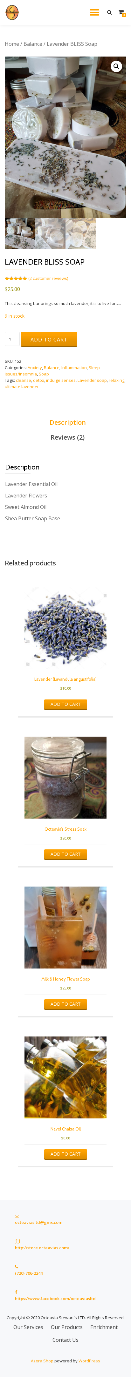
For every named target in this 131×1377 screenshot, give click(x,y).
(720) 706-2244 (29, 1273)
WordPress (89, 1361)
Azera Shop (42, 1361)
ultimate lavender (22, 386)
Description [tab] (68, 422)
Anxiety (35, 367)
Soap (44, 374)
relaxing (116, 380)
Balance (33, 43)
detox (38, 380)
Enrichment (104, 1327)
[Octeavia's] (14, 12)
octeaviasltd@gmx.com (38, 1222)
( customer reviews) (48, 278)
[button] (116, 66)
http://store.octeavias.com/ (42, 1248)
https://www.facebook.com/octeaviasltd (55, 1298)
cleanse (23, 380)
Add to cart (49, 339)
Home (12, 43)
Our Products (67, 1327)
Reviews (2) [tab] (68, 437)
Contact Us (65, 1339)
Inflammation (74, 367)
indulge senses (61, 380)
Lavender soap (92, 380)
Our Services (28, 1327)
